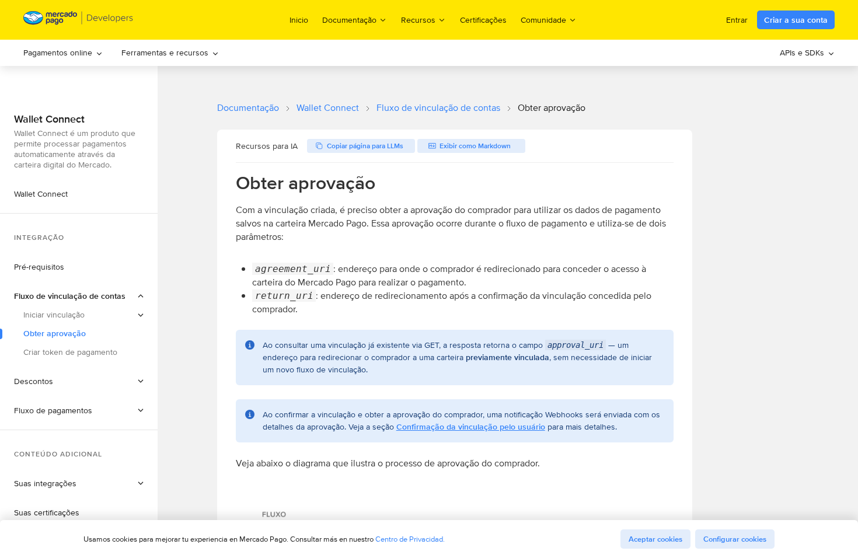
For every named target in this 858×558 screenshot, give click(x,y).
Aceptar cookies (655, 539)
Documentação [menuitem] (349, 19)
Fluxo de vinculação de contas (438, 107)
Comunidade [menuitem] (543, 19)
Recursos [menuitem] (418, 19)
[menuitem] (63, 53)
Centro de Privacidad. (410, 539)
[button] (79, 296)
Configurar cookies (734, 539)
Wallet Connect (328, 107)
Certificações (483, 20)
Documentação (248, 107)
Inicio (299, 20)
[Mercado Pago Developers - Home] (78, 20)
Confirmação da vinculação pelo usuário (470, 427)
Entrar (737, 20)
